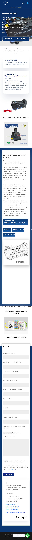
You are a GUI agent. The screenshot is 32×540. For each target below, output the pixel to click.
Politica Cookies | (22, 534)
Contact (16, 538)
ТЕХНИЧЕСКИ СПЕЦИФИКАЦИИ (10, 221)
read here (13, 469)
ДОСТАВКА (8, 235)
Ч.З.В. (6, 230)
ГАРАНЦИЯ (17, 230)
